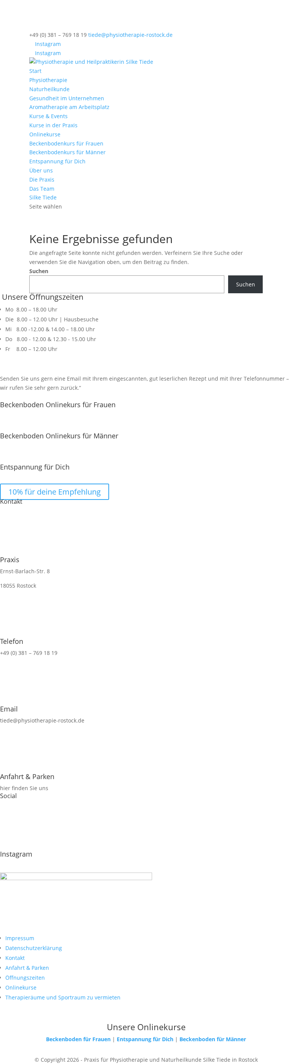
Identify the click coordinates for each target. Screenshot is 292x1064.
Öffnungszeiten (25, 977)
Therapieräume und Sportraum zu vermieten (63, 997)
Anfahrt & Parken (27, 967)
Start (35, 70)
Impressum (19, 938)
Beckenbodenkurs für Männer (67, 152)
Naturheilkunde (49, 89)
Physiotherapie (48, 80)
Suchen (38, 271)
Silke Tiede (43, 197)
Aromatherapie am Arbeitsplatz (69, 107)
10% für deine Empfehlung (54, 492)
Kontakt (15, 957)
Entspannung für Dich (57, 161)
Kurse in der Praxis (53, 125)
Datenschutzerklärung (33, 948)
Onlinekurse (44, 134)
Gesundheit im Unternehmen (66, 98)
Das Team (41, 188)
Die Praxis (41, 179)
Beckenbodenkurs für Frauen (66, 143)
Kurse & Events (48, 116)
